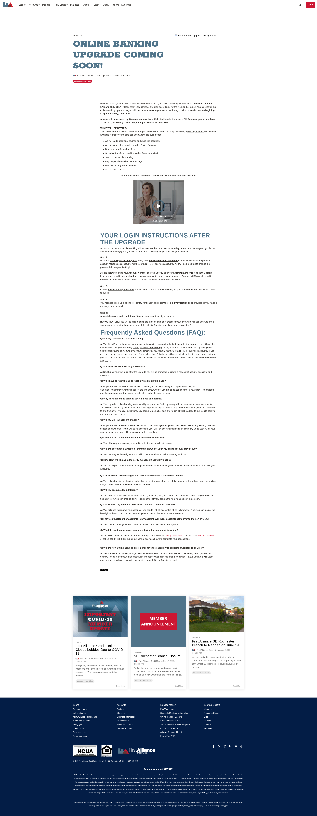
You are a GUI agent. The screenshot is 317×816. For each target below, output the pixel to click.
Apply (106, 5)
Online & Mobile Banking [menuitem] (171, 717)
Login (310, 5)
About (86, 5)
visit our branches (206, 535)
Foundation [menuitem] (209, 728)
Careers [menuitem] (207, 724)
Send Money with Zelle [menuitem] (170, 721)
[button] (214, 746)
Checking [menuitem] (121, 713)
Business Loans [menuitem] (80, 732)
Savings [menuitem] (120, 709)
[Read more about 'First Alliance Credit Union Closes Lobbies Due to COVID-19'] (100, 616)
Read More (120, 686)
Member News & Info (82, 81)
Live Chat (126, 5)
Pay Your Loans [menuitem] (167, 709)
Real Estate (60, 5)
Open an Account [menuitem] (124, 728)
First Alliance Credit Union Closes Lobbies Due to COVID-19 (100, 649)
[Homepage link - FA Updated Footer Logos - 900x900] (115, 755)
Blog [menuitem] (206, 717)
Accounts (33, 5)
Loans (22, 5)
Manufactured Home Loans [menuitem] (85, 717)
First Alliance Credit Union (89, 75)
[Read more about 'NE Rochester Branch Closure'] (158, 621)
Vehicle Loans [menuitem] (79, 713)
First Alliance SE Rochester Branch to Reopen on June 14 (215, 643)
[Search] (300, 5)
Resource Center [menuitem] (211, 713)
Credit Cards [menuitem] (78, 728)
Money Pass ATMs (174, 535)
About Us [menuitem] (208, 709)
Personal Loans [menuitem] (80, 709)
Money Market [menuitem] (123, 721)
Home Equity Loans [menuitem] (81, 721)
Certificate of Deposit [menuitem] (126, 717)
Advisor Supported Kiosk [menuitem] (171, 732)
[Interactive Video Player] (158, 202)
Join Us (115, 5)
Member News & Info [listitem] (85, 681)
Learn (96, 5)
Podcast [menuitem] (207, 721)
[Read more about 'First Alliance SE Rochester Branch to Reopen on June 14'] (216, 614)
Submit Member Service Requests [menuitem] (175, 724)
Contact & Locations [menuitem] (169, 728)
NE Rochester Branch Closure (157, 656)
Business (74, 5)
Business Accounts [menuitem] (125, 724)
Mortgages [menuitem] (77, 724)
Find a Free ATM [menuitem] (167, 736)
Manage (46, 5)
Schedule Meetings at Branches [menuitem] (174, 713)
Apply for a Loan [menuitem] (80, 736)
